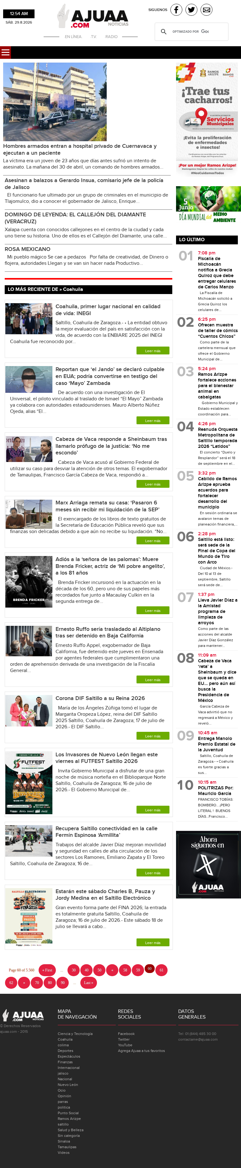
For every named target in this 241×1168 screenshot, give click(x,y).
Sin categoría (69, 1135)
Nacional (65, 1079)
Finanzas (65, 1062)
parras (63, 1101)
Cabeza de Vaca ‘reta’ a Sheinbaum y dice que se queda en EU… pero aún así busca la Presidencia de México (217, 681)
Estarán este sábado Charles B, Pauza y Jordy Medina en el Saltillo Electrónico (105, 895)
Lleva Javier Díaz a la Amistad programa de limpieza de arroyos (218, 612)
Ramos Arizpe (69, 1118)
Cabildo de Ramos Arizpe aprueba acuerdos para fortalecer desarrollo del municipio (217, 493)
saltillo (63, 1124)
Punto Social (68, 1113)
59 (138, 970)
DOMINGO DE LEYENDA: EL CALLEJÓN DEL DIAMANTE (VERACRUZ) (75, 218)
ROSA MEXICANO (28, 249)
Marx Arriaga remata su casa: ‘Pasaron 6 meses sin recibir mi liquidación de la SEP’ (107, 506)
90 (63, 983)
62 (11, 983)
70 (37, 983)
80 (50, 983)
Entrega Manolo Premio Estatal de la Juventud (216, 744)
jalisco (63, 1073)
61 (161, 970)
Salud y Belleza (70, 1130)
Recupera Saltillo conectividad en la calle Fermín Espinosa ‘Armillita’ (107, 832)
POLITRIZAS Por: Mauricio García (215, 791)
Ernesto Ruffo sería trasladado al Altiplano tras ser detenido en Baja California (108, 632)
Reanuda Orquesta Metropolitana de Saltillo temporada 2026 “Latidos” (218, 438)
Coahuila (65, 1039)
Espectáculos (69, 1056)
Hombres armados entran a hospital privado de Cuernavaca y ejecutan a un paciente (80, 149)
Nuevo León (68, 1084)
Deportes (65, 1050)
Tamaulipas (67, 1147)
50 (99, 970)
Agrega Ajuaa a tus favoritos (141, 1050)
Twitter (124, 1039)
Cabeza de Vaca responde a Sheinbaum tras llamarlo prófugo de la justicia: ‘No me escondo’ (111, 446)
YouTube (125, 1045)
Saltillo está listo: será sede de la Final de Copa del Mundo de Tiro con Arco (216, 551)
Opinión (64, 1096)
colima (63, 1045)
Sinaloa (64, 1141)
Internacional (69, 1067)
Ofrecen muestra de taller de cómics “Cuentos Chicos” (218, 330)
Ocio (62, 1090)
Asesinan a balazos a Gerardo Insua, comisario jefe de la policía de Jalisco (84, 184)
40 (86, 970)
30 (74, 970)
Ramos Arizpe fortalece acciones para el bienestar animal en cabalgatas (217, 386)
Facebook (126, 1034)
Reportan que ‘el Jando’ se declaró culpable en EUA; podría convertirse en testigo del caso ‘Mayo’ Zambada (110, 376)
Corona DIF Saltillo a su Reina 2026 (100, 698)
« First (47, 970)
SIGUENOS (157, 10)
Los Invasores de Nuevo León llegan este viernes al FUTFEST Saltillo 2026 (107, 758)
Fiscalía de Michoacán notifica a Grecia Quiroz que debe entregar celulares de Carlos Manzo (217, 273)
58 (125, 970)
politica (64, 1107)
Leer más (153, 351)
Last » (88, 983)
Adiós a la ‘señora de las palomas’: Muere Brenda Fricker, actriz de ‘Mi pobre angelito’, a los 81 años (110, 566)
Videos (64, 1152)
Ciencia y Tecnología (75, 1034)
